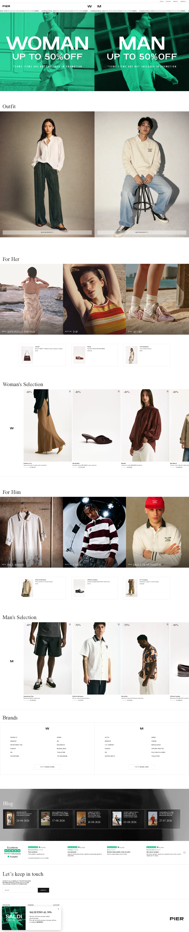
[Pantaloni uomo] (94, 532)
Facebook (56, 910)
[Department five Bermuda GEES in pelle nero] (48, 699)
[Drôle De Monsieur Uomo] (157, 532)
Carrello (183, 1)
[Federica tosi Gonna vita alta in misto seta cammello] (48, 466)
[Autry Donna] (157, 299)
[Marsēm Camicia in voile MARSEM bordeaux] (145, 466)
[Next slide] (91, 174)
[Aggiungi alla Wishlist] (70, 391)
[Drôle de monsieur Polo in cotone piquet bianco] (96, 699)
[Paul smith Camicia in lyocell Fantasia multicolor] (145, 699)
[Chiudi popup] (58, 909)
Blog (55, 913)
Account (168, 1)
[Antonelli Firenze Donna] (31, 299)
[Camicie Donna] (94, 299)
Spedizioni (6, 905)
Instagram (57, 908)
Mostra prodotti (47, 232)
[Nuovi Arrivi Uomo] (31, 532)
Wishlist (175, 1)
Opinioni (31, 905)
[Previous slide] (3, 174)
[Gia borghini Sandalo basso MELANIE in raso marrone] (96, 466)
